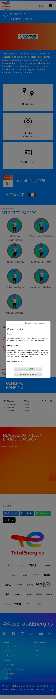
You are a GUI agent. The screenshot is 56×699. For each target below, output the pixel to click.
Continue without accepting (35, 323)
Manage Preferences (28, 374)
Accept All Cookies (28, 369)
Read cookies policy (14, 361)
